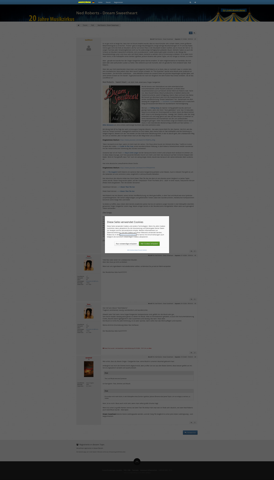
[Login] (195, 2)
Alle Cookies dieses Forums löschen (137, 250)
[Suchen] (190, 2)
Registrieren (118, 2)
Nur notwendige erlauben (126, 244)
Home (100, 2)
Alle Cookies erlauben (149, 244)
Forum (108, 2)
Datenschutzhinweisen (128, 235)
